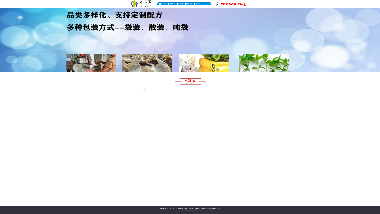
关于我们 (172, 4)
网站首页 (163, 4)
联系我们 (198, 4)
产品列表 (189, 4)
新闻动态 (180, 4)
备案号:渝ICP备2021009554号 (189, 210)
